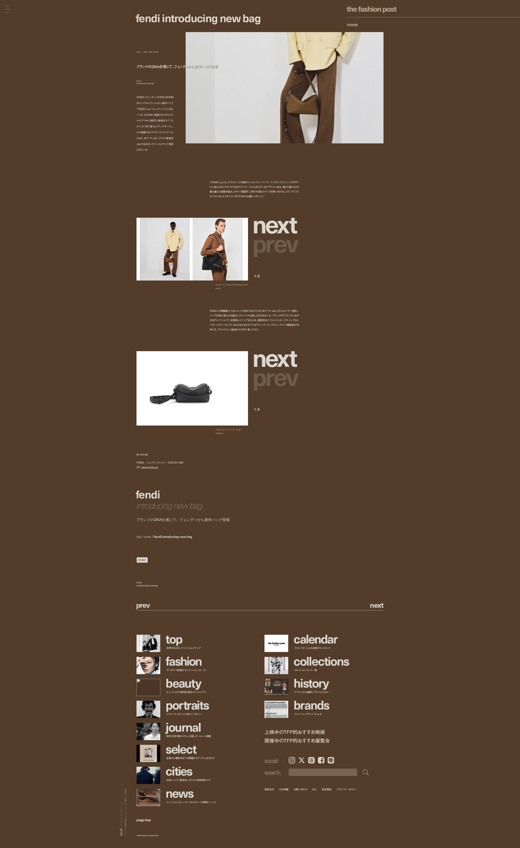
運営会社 (269, 789)
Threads (311, 760)
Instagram (292, 760)
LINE (331, 760)
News (352, 24)
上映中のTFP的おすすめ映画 (294, 731)
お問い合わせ (300, 789)
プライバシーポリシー (346, 789)
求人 (314, 789)
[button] (276, 223)
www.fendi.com (149, 467)
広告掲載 (284, 789)
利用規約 (327, 789)
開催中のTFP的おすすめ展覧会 (297, 740)
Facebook (321, 760)
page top (143, 819)
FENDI (142, 560)
